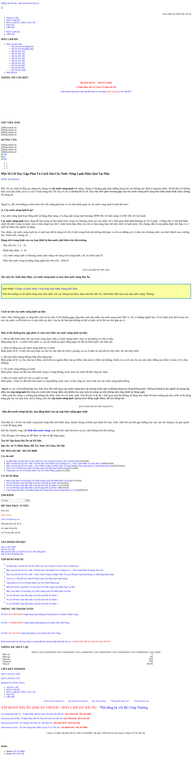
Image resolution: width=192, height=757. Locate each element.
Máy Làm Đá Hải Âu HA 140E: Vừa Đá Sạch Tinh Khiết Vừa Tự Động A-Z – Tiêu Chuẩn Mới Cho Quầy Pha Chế (54, 463)
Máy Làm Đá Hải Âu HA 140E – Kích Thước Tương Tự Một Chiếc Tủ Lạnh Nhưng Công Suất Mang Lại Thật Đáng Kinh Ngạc (60, 466)
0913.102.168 (18, 754)
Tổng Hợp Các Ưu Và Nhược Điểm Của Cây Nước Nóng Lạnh (32, 470)
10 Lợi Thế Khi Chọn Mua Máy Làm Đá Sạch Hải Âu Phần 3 (32, 483)
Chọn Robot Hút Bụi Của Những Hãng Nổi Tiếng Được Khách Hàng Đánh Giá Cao (41, 490)
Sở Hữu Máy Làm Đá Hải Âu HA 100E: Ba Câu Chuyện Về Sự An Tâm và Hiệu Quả (42, 461)
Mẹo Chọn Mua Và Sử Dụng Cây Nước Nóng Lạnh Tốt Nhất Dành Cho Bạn (38, 481)
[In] (10, 179)
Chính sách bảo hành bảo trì (53, 701)
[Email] (15, 179)
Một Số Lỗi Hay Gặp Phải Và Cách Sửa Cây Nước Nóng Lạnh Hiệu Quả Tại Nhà (40, 587)
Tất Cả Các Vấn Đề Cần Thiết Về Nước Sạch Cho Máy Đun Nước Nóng (36, 468)
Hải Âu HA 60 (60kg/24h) (12, 552)
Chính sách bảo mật (141, 701)
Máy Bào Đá (6, 554)
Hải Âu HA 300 (7, 547)
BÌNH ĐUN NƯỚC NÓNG (13, 683)
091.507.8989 (19, 751)
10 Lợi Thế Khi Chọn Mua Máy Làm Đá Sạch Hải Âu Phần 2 (32, 485)
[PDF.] (4, 179)
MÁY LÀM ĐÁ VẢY (10, 678)
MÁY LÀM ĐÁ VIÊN (10, 674)
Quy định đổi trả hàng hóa (78, 701)
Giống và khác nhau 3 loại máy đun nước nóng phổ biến (46, 288)
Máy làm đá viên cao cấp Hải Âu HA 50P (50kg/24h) (23, 549)
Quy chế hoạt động (99, 701)
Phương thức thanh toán (120, 701)
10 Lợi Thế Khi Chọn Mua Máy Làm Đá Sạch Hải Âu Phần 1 (32, 488)
